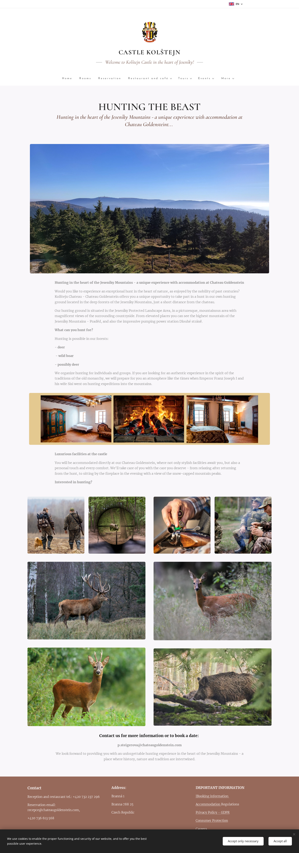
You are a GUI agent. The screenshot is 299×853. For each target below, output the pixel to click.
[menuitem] (69, 78)
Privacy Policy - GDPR (213, 812)
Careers (201, 829)
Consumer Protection (212, 820)
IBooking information (212, 796)
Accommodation (208, 804)
